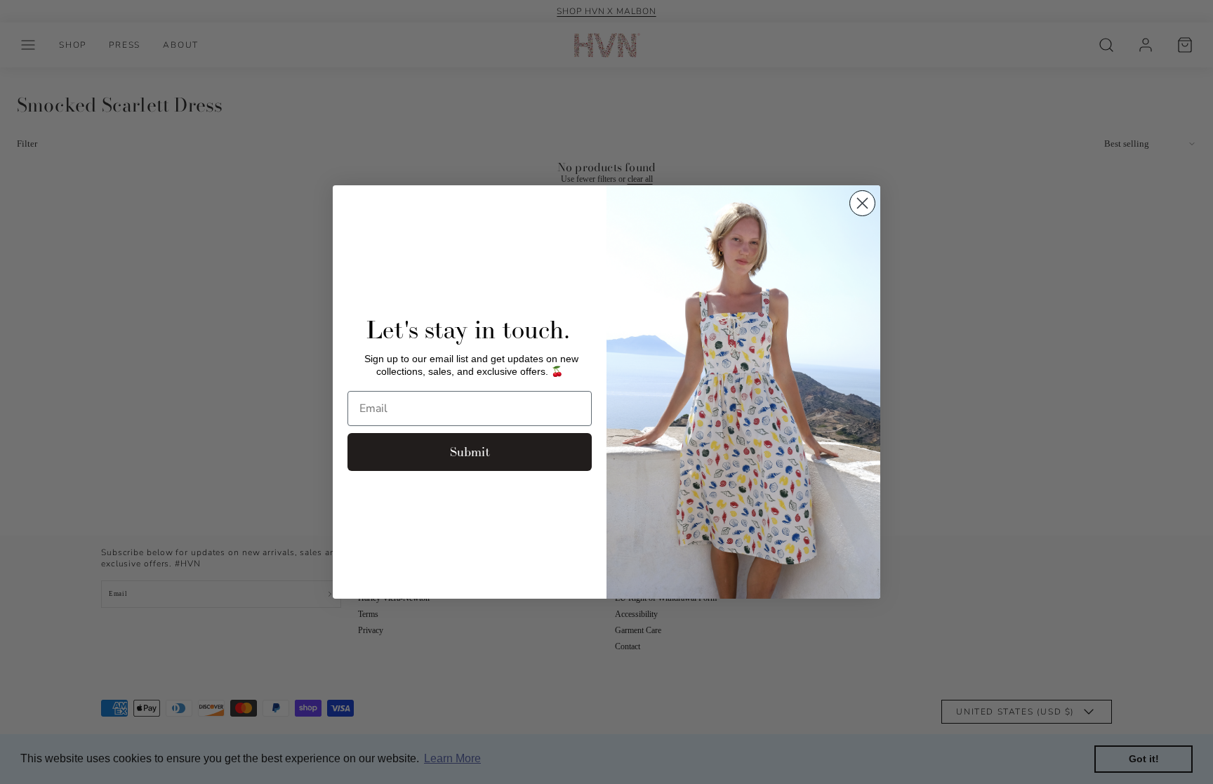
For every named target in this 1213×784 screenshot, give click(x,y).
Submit (470, 452)
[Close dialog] (862, 203)
